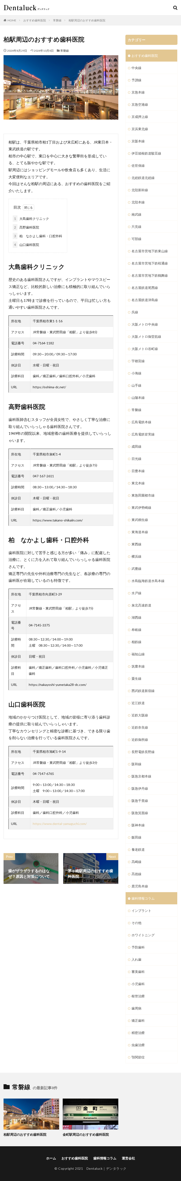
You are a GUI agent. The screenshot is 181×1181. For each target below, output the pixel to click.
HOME (12, 20)
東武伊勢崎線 (141, 507)
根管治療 (138, 996)
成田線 (136, 446)
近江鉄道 (138, 703)
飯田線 (136, 837)
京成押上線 (140, 117)
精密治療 (138, 1033)
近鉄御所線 (140, 740)
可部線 (136, 239)
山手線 (136, 385)
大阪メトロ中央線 (145, 324)
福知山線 (138, 654)
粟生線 (136, 678)
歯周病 (136, 1008)
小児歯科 (138, 984)
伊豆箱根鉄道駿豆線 (146, 153)
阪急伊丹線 (140, 788)
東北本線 (138, 483)
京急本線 (138, 92)
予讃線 (136, 80)
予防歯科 (138, 947)
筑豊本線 (138, 666)
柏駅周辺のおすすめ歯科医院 (87, 20)
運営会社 (128, 1158)
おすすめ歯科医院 (34, 20)
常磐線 (57, 20)
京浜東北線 (140, 129)
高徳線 (136, 874)
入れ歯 (136, 959)
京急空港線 (140, 104)
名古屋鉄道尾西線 (145, 288)
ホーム (51, 1158)
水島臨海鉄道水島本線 (148, 581)
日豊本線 (138, 471)
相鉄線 (136, 642)
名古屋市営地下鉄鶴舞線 (150, 275)
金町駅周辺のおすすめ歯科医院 (86, 1134)
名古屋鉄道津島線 (145, 300)
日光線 (136, 459)
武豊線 (136, 569)
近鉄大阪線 (140, 715)
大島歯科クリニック (31, 219)
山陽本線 (138, 398)
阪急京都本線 (141, 776)
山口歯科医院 (26, 245)
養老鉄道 (138, 849)
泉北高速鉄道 (141, 605)
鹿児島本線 (140, 886)
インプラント (141, 911)
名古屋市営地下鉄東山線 (150, 251)
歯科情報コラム (143, 898)
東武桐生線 (140, 520)
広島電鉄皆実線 (143, 434)
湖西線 (136, 617)
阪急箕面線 (140, 813)
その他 (136, 923)
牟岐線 (136, 630)
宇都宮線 (138, 361)
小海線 (136, 373)
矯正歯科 (138, 1020)
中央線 (136, 68)
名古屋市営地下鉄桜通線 (150, 263)
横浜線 (136, 556)
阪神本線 (138, 825)
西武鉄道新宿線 (143, 691)
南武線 (136, 214)
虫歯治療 (138, 1045)
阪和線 (136, 764)
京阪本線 (138, 141)
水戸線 (136, 593)
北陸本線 (138, 202)
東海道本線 (140, 532)
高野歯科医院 (26, 227)
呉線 (135, 312)
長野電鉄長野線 (143, 752)
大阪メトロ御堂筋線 (146, 336)
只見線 (136, 227)
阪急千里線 (140, 801)
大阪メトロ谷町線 (145, 349)
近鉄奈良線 (140, 727)
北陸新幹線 (140, 190)
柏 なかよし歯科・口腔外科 (38, 236)
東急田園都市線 (143, 495)
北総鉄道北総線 (143, 178)
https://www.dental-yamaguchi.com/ (60, 824)
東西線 (136, 544)
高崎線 (136, 862)
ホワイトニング (143, 935)
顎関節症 (138, 1057)
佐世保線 (138, 165)
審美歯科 (138, 972)
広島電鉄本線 (141, 422)
